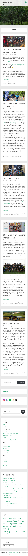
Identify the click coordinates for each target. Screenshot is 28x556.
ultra (23, 532)
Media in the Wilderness (9, 505)
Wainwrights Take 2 (8, 495)
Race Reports (7, 156)
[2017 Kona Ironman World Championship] (14, 232)
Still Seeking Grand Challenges (10, 491)
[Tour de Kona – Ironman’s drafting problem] (14, 46)
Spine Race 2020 (7, 501)
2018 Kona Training (11, 178)
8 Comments (15, 373)
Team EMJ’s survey (9, 61)
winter (9, 533)
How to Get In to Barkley (9, 480)
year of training (14, 122)
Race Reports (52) (7, 431)
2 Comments (16, 214)
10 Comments (19, 158)
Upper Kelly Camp (8, 82)
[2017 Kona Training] (14, 321)
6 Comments (12, 83)
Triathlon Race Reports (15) (9, 439)
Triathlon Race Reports (15, 156)
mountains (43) (6, 446)
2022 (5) (5, 466)
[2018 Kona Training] (14, 175)
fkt (19, 521)
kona (17, 82)
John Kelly (13, 54)
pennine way (21, 529)
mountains (7, 526)
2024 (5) (5, 461)
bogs (14, 518)
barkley (10, 518)
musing (4, 83)
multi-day (17, 526)
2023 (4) (4, 463)
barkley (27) (5, 453)
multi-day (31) (6, 450)
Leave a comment (20, 303)
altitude (4, 518)
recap (8, 532)
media (19, 524)
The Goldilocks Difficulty (9, 482)
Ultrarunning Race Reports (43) (10, 433)
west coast (5, 533)
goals (4, 524)
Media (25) (5, 437)
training (8, 214)
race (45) (5, 444)
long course (21, 82)
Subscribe (21, 382)
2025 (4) (5, 459)
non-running (13, 529)
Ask (23, 412)
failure (15, 521)
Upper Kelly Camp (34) (8, 435)
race (12, 158)
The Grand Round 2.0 (8, 493)
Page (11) (5, 426)
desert (17, 518)
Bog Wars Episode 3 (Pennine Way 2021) (13, 488)
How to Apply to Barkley (9, 478)
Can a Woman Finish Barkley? (10, 503)
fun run (22, 521)
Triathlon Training (13, 213)
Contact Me (5, 391)
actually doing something (18, 64)
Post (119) (5, 424)
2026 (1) (5, 457)
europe (10, 521)
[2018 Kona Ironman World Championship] (14, 100)
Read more (6, 79)
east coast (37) (6, 448)
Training (6, 213)
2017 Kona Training (11, 324)
